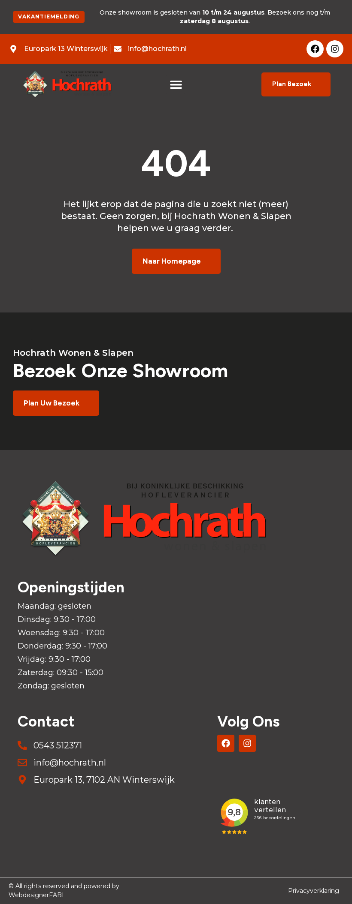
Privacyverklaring (313, 891)
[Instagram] (334, 48)
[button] (175, 84)
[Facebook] (315, 48)
